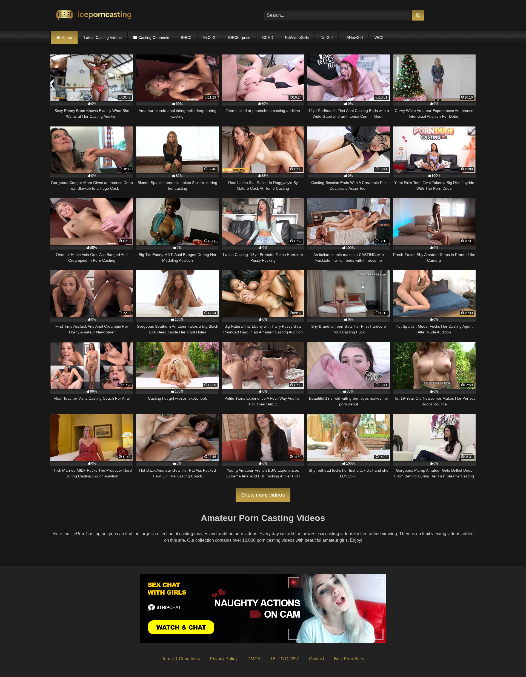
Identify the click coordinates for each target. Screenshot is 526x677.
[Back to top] (509, 660)
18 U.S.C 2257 (284, 658)
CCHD (267, 37)
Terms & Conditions (181, 658)
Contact (316, 658)
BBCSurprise (239, 37)
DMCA (254, 658)
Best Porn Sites (349, 658)
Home (67, 37)
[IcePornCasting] (92, 15)
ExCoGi (209, 37)
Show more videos (263, 495)
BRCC (186, 37)
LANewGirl (353, 37)
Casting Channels (153, 37)
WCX (379, 37)
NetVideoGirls (297, 37)
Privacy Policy (224, 658)
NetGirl (327, 37)
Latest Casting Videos (103, 37)
